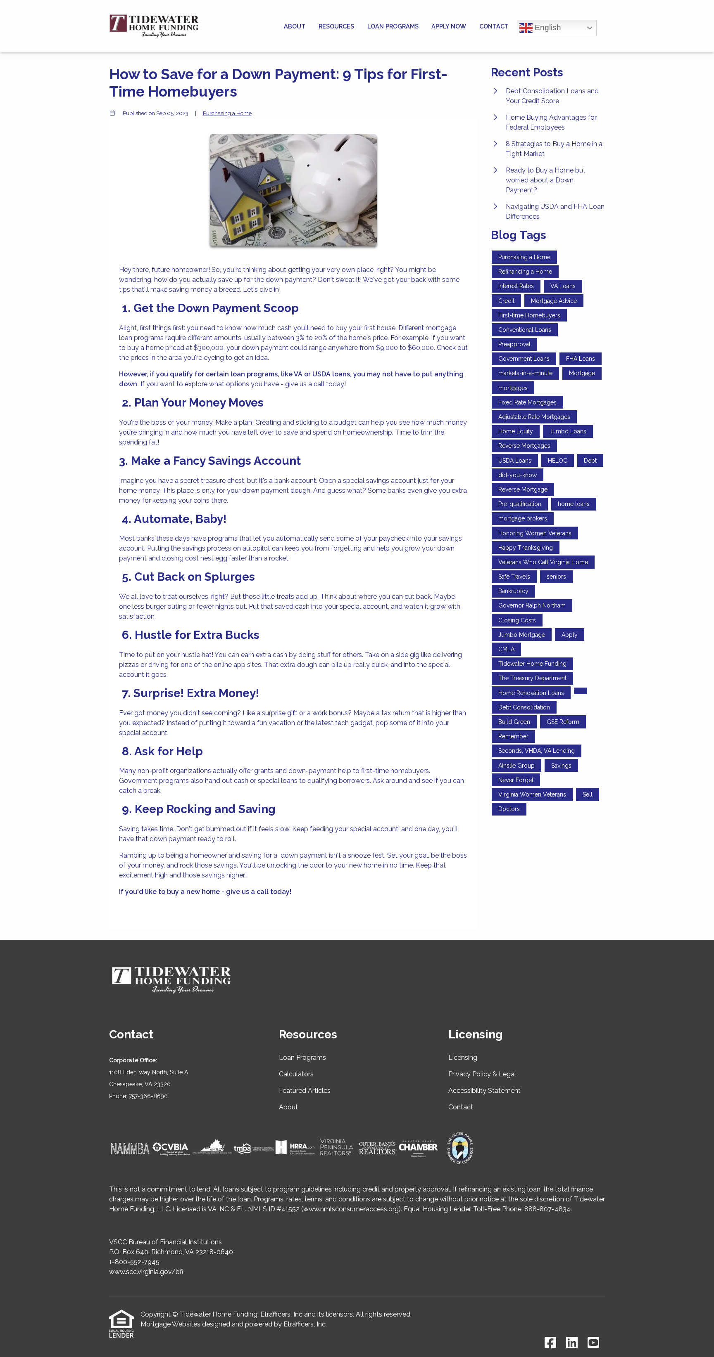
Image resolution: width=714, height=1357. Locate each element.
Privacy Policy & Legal (482, 1074)
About (294, 26)
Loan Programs (393, 26)
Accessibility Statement (484, 1091)
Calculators (296, 1074)
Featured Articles (305, 1091)
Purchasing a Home (227, 113)
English (547, 27)
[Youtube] (593, 1343)
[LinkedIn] (572, 1343)
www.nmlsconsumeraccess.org (351, 1209)
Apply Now (448, 26)
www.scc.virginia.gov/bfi (146, 1272)
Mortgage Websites (170, 1324)
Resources (336, 26)
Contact (494, 26)
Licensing (462, 1057)
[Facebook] (550, 1343)
